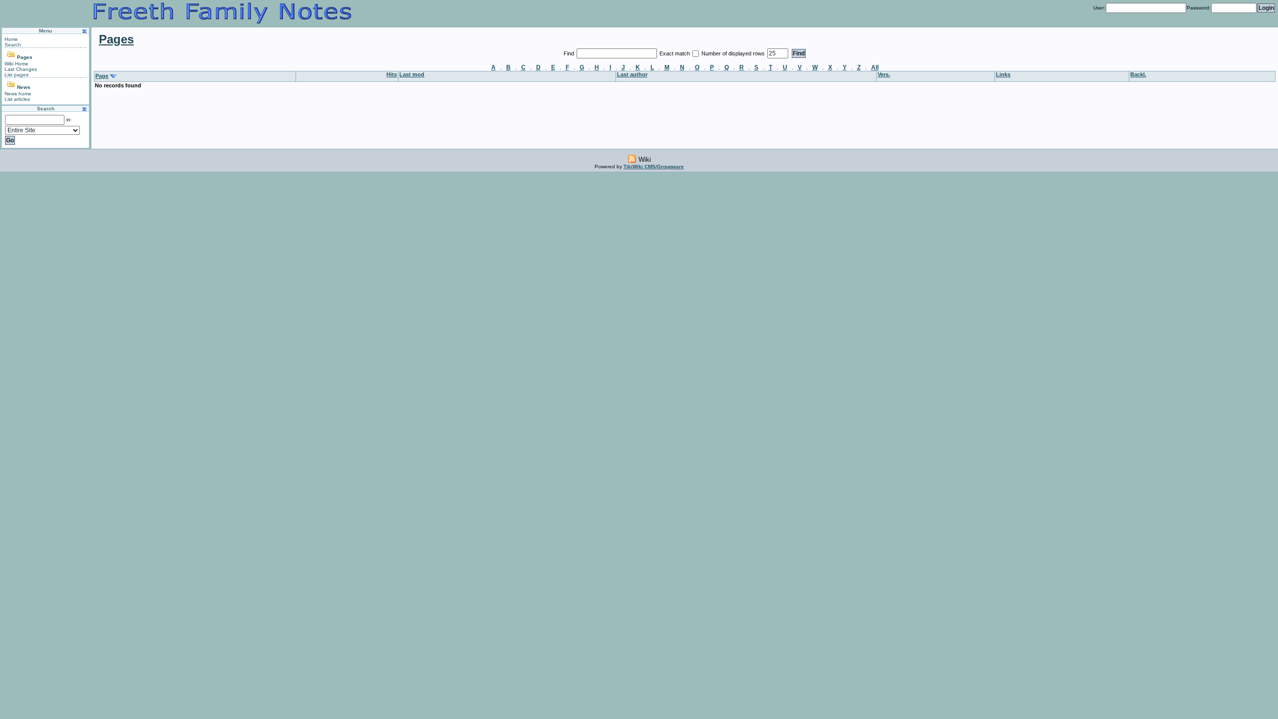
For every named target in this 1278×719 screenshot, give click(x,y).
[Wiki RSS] (632, 159)
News (23, 87)
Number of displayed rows (733, 53)
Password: (1199, 7)
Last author (632, 74)
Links (1003, 74)
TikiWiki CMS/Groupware (654, 166)
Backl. (1138, 74)
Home (11, 39)
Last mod (411, 74)
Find (570, 53)
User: (1099, 7)
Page (101, 76)
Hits (391, 74)
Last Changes (20, 69)
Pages (24, 57)
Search (12, 44)
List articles (17, 99)
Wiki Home (16, 63)
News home (17, 93)
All (875, 67)
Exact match (675, 53)
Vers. (884, 74)
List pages (16, 74)
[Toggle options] (11, 57)
